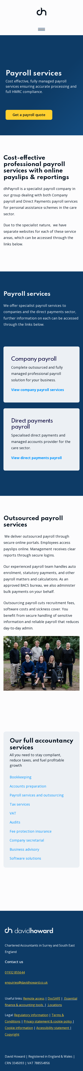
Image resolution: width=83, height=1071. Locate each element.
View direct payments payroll (36, 457)
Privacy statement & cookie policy (48, 1021)
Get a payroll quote (29, 114)
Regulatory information (31, 1015)
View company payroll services (37, 389)
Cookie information (19, 1028)
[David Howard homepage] (41, 14)
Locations (55, 1005)
